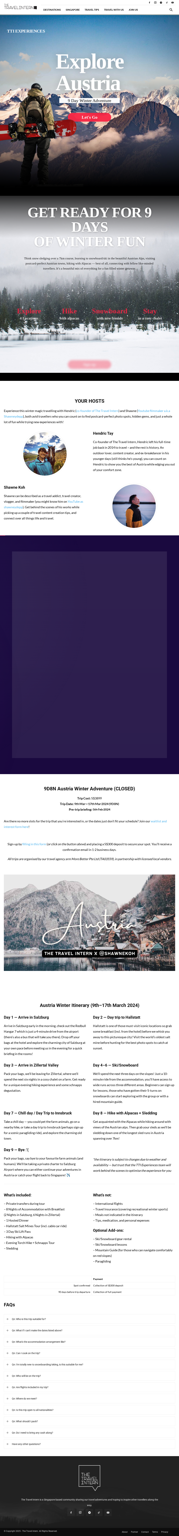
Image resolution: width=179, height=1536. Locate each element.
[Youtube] (172, 2)
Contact (145, 1532)
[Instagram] (155, 2)
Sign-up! (89, 987)
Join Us (133, 9)
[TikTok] (166, 2)
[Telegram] (161, 2)
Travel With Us (114, 9)
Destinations (52, 9)
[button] (171, 10)
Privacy (164, 1532)
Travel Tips (92, 9)
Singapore (73, 9)
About (125, 1532)
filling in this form (34, 844)
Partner (134, 1532)
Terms (155, 1532)
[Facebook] (149, 2)
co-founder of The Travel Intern (97, 411)
